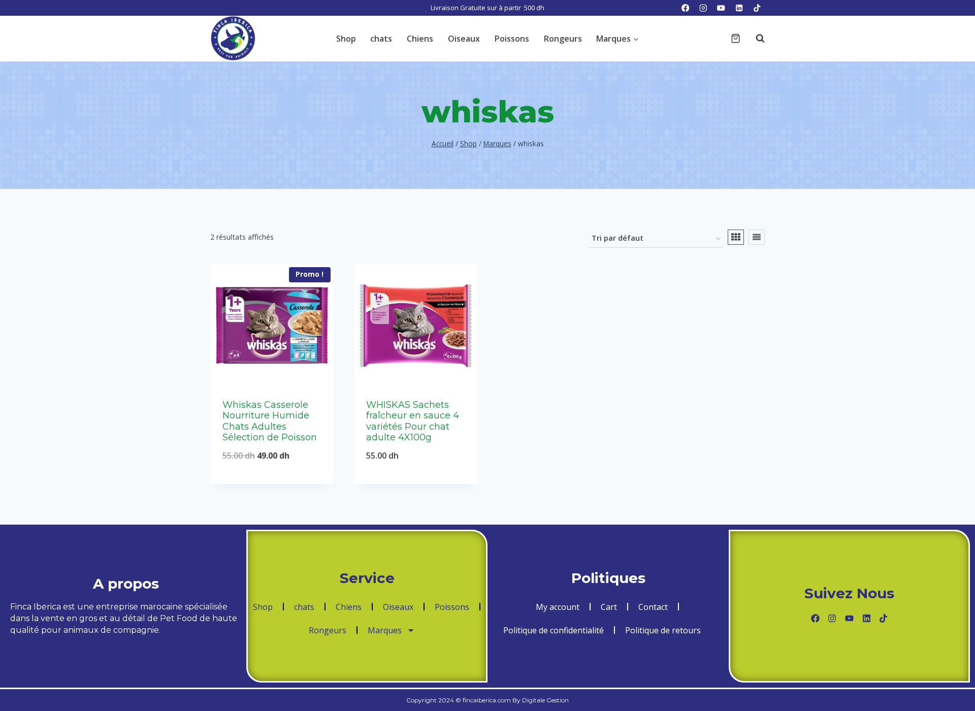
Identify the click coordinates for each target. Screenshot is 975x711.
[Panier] (735, 38)
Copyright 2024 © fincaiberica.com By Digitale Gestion (487, 700)
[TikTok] (757, 8)
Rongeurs (563, 38)
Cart (609, 606)
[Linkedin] (739, 8)
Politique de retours (663, 630)
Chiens (420, 38)
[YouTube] (721, 8)
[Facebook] (685, 8)
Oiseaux (464, 38)
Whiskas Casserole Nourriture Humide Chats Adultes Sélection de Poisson (269, 421)
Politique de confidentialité (553, 630)
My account (557, 606)
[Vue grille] (736, 237)
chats (381, 38)
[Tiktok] (883, 618)
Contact (653, 606)
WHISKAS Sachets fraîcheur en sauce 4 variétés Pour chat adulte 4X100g (412, 421)
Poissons (512, 38)
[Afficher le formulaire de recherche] (755, 38)
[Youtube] (849, 618)
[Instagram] (703, 8)
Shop (346, 38)
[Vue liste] (757, 237)
